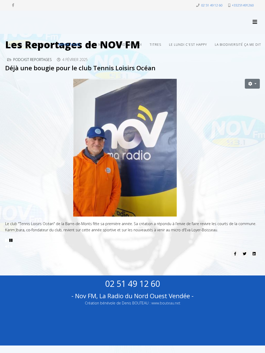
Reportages (69, 44)
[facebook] (13, 5)
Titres (155, 44)
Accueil (16, 44)
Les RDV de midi (128, 44)
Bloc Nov (97, 44)
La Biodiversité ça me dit (238, 44)
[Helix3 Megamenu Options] (255, 22)
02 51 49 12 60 (211, 5)
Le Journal (41, 44)
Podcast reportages (32, 59)
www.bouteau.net (165, 303)
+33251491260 (243, 5)
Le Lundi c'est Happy (188, 44)
